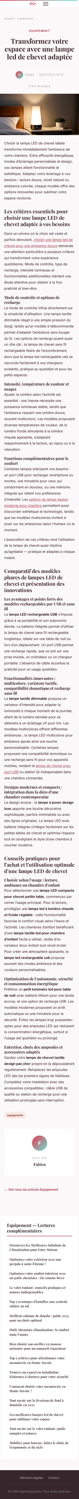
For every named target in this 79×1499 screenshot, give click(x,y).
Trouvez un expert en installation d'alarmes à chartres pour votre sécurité (38, 1374)
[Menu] (46, 3)
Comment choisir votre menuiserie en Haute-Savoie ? (37, 1388)
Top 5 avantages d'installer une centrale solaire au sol (38, 1303)
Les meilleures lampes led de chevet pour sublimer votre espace (36, 1416)
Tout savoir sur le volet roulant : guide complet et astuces (37, 1430)
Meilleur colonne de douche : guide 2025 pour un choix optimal (39, 1318)
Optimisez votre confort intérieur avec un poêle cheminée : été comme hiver (37, 1275)
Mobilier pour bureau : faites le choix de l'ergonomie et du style (39, 1445)
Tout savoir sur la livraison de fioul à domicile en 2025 (36, 1402)
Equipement (25, 18)
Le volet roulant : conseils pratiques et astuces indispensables (37, 1289)
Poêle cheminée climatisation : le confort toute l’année (39, 1332)
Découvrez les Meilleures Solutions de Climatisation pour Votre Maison (37, 1247)
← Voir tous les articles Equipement (31, 1189)
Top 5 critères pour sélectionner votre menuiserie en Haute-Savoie (37, 1360)
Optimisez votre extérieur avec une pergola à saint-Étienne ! (35, 1261)
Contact (53, 1477)
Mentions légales (31, 1477)
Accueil (9, 18)
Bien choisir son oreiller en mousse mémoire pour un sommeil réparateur (37, 1346)
